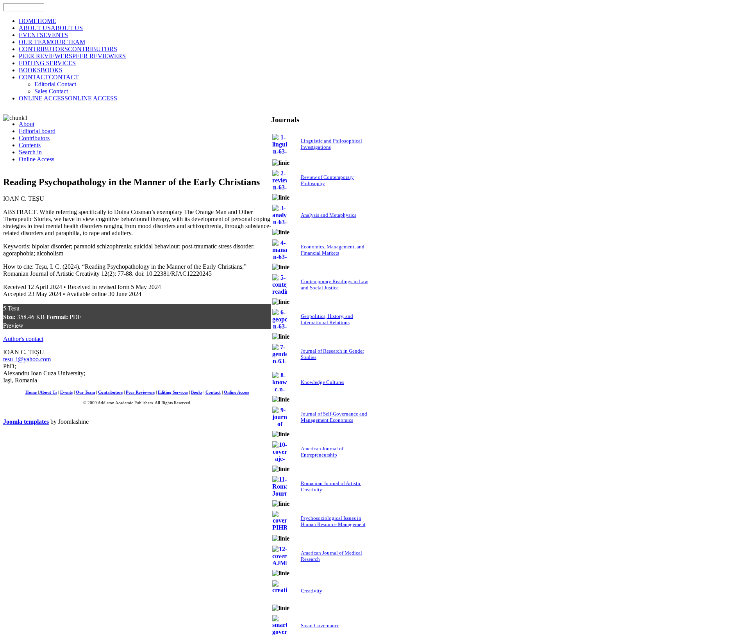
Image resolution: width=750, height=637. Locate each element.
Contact (213, 392)
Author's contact (23, 338)
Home (31, 392)
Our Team (85, 392)
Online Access (236, 392)
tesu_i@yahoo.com (27, 359)
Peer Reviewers (140, 392)
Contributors (110, 392)
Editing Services (173, 392)
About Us (48, 392)
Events (66, 392)
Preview (13, 325)
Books (196, 392)
